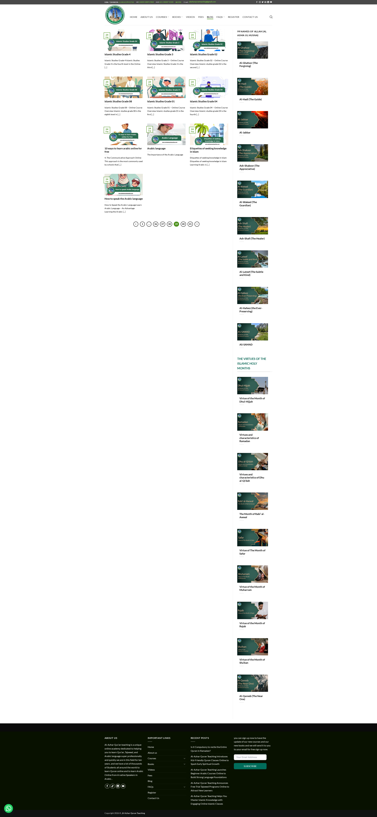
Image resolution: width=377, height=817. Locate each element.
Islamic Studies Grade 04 (203, 101)
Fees (201, 16)
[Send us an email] (265, 2)
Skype (179, 2)
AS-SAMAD (246, 344)
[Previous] (135, 224)
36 (155, 224)
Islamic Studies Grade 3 (160, 54)
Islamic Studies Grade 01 (161, 101)
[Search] (271, 17)
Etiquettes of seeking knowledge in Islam (208, 150)
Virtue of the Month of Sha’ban (252, 661)
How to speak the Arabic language (124, 198)
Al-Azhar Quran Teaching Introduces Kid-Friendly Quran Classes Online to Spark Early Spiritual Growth (210, 760)
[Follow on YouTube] (271, 2)
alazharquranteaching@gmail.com (202, 2)
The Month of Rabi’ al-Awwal (251, 516)
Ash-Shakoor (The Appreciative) (249, 167)
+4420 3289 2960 (146, 2)
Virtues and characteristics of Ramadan (249, 438)
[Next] (197, 224)
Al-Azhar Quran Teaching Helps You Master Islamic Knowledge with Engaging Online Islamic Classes (209, 800)
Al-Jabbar (244, 132)
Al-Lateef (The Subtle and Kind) (251, 273)
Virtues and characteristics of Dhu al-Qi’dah (251, 477)
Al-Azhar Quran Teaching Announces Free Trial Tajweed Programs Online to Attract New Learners (210, 786)
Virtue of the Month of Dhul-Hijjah (252, 400)
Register (233, 16)
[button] (8, 808)
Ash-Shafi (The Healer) (252, 238)
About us (146, 16)
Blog (210, 16)
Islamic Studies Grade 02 (203, 54)
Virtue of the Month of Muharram (252, 588)
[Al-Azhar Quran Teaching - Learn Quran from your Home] (115, 15)
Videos (190, 16)
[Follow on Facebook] (257, 2)
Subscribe (250, 766)
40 (183, 224)
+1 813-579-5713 (126, 2)
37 (162, 224)
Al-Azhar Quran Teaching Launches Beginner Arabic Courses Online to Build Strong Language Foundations (209, 773)
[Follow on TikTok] (112, 786)
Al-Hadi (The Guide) (250, 99)
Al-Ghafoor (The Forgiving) (248, 64)
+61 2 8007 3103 (166, 2)
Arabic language (156, 148)
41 (190, 224)
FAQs (219, 16)
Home (133, 16)
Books (176, 16)
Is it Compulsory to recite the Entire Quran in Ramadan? (209, 748)
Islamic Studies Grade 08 (118, 101)
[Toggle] (184, 758)
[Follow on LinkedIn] (268, 2)
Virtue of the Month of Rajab (252, 625)
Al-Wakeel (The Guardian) (248, 204)
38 (169, 224)
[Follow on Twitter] (262, 2)
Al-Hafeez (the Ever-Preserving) (250, 310)
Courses (161, 16)
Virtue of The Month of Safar (252, 552)
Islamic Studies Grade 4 (117, 54)
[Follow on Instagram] (260, 2)
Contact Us (250, 16)
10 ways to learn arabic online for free (123, 150)
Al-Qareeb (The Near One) (251, 698)
